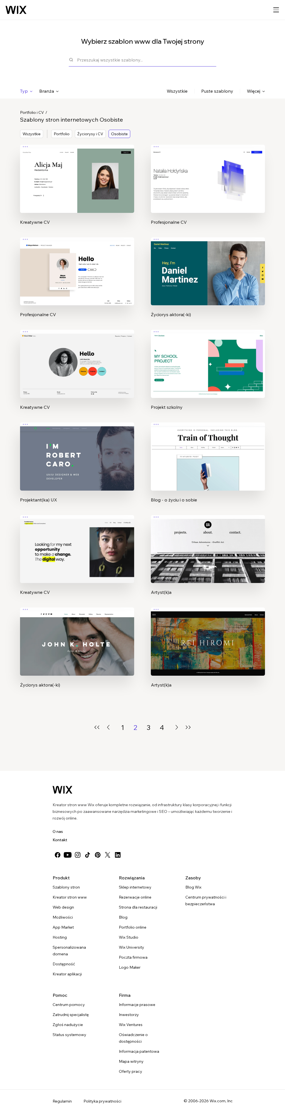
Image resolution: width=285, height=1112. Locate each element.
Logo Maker (130, 967)
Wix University (131, 947)
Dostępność (64, 963)
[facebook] (58, 855)
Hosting (60, 937)
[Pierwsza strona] (97, 727)
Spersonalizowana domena (69, 950)
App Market (63, 927)
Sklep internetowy (135, 887)
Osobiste (119, 133)
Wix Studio (128, 937)
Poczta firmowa (133, 957)
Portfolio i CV (32, 112)
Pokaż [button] (77, 189)
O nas (58, 831)
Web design (63, 907)
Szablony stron (66, 887)
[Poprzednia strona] (108, 727)
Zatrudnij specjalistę (71, 1014)
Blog (123, 917)
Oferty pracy (130, 1071)
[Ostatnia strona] (188, 727)
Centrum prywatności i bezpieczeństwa (205, 900)
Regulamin (62, 1101)
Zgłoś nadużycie (68, 1024)
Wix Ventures (130, 1024)
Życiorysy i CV (90, 133)
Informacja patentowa (139, 1051)
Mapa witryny (131, 1061)
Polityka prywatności (102, 1101)
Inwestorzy (129, 1014)
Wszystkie (177, 91)
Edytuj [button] (77, 174)
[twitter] (108, 855)
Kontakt (60, 839)
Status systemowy (69, 1034)
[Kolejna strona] (176, 727)
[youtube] (68, 855)
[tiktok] (88, 855)
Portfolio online (132, 927)
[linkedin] (118, 855)
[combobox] (146, 59)
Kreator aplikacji (67, 973)
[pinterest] (98, 855)
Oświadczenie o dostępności (133, 1038)
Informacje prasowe (137, 1004)
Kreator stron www (70, 897)
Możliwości (63, 917)
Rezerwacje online (135, 897)
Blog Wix (193, 887)
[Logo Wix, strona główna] (16, 10)
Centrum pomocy (69, 1004)
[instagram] (78, 855)
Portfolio (62, 133)
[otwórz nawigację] (276, 10)
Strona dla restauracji (138, 907)
